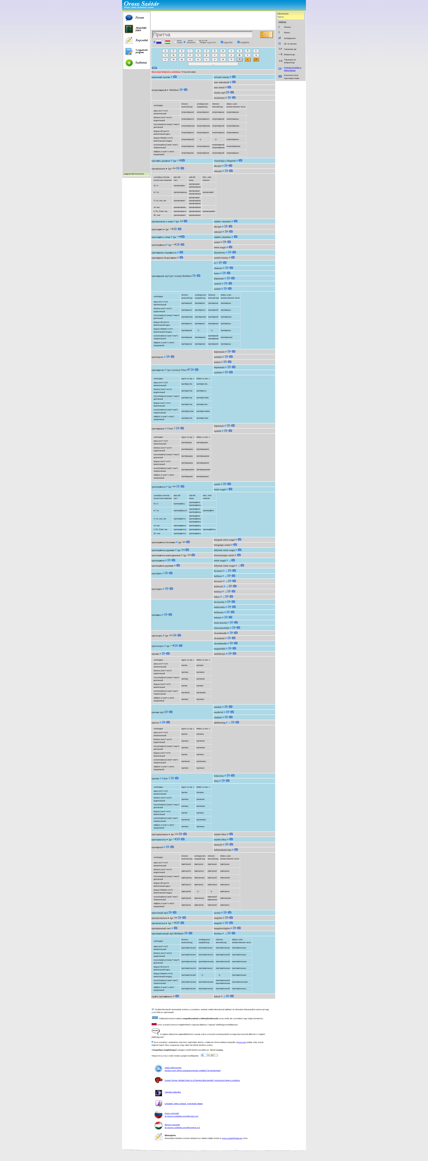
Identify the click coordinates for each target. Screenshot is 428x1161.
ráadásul (218, 717)
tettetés (217, 362)
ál (215, 263)
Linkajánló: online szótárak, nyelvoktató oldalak (184, 1104)
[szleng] (230, 722)
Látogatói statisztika (173, 1092)
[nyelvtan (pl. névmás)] (226, 933)
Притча (281, 17)
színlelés (218, 357)
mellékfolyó (219, 654)
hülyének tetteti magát (224, 550)
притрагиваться (159, 918)
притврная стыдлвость (164, 252)
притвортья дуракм (162, 566)
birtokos (218, 933)
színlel (217, 242)
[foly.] (239, 566)
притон (155, 722)
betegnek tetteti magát (224, 540)
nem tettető (219, 87)
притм (155, 712)
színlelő (217, 284)
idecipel (217, 166)
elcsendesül (219, 638)
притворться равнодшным (166, 555)
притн (155, 778)
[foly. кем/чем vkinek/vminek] (230, 560)
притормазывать (160, 834)
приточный (157, 913)
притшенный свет (161, 928)
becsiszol (218, 571)
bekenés (217, 617)
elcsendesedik (220, 633)
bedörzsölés (219, 607)
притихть (157, 635)
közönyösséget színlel (224, 555)
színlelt (217, 289)
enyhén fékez (220, 834)
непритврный (159, 90)
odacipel (218, 171)
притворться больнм (163, 542)
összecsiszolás (220, 623)
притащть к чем (161, 237)
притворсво (157, 357)
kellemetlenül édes (222, 850)
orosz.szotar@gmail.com (232, 1138)
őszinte (217, 92)
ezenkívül (218, 712)
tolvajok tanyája (221, 77)
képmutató (219, 278)
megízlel (218, 918)
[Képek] (175, 77)
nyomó (217, 913)
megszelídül (219, 648)
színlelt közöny (221, 258)
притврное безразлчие (164, 258)
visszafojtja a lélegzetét (225, 161)
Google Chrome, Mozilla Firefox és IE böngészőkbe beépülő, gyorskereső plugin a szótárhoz (202, 1080)
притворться (158, 245)
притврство (158, 370)
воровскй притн (161, 77)
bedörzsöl (218, 586)
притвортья (158, 560)
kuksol (217, 996)
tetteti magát (220, 247)
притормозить (159, 839)
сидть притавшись (162, 996)
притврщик (158, 428)
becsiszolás (219, 602)
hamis (217, 273)
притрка (156, 615)
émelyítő (218, 845)
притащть (157, 229)
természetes (219, 98)
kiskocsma (219, 776)
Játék (133, 7)
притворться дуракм (163, 550)
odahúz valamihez (222, 221)
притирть (157, 589)
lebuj (216, 781)
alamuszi (218, 268)
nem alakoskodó (221, 82)
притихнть (158, 646)
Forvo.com (241, 1042)
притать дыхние (161, 161)
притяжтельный (160, 933)
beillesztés (219, 612)
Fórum (127, 7)
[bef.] (226, 571)
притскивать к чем (162, 221)
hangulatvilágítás (222, 928)
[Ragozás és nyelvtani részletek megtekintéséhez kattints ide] (181, 90)
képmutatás (219, 352)
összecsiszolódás (221, 628)
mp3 (223, 92)
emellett (218, 707)
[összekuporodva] (224, 996)
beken (217, 597)
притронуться (158, 923)
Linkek (151, 7)
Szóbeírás (142, 7)
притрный (157, 847)
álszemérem (219, 252)
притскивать (158, 168)
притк (155, 654)
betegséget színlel (222, 545)
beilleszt (218, 576)
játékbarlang (220, 722)
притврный (158, 276)
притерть (157, 573)
